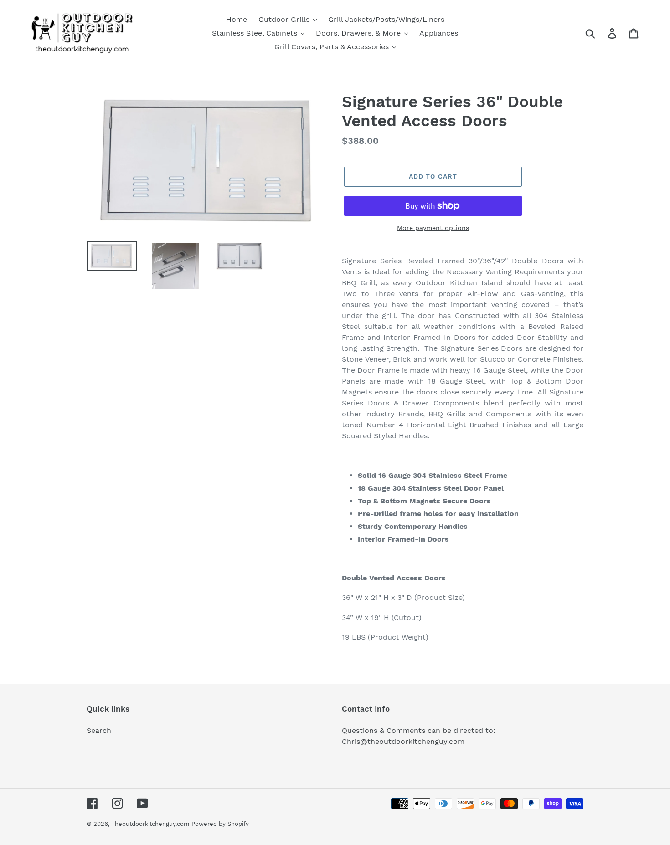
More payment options (433, 227)
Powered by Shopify (220, 823)
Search (99, 730)
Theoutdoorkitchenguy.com (150, 823)
